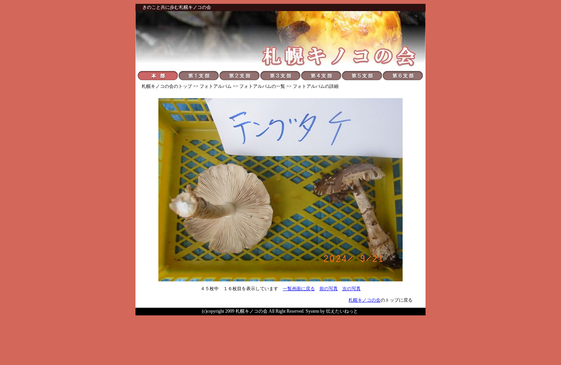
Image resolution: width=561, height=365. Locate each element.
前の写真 (328, 288)
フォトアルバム (216, 86)
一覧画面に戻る (299, 288)
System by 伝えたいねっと (332, 311)
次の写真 (351, 288)
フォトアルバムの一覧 (262, 86)
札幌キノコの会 (158, 86)
